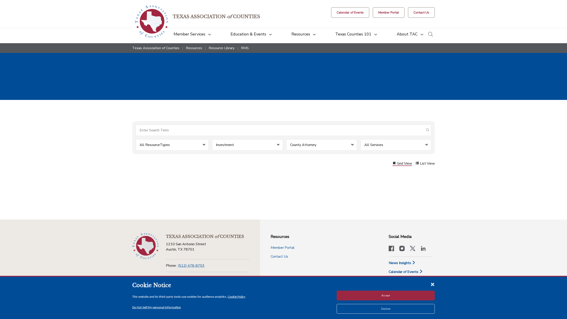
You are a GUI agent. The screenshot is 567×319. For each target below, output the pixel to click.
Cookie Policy (236, 297)
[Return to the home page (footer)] (145, 246)
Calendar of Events (404, 271)
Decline (385, 309)
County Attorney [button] (303, 144)
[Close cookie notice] (432, 284)
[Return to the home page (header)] (151, 21)
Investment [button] (225, 144)
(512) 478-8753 (191, 265)
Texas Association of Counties (155, 48)
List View (427, 163)
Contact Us (279, 256)
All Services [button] (373, 144)
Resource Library (222, 48)
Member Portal (283, 247)
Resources (194, 48)
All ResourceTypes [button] (155, 144)
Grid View (404, 163)
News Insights (400, 263)
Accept (385, 295)
